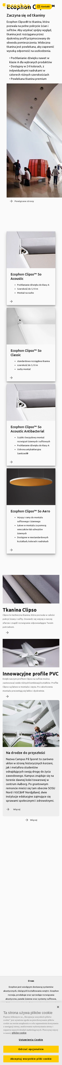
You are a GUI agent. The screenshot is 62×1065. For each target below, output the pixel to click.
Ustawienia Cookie (31, 1039)
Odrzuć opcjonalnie (31, 1049)
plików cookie (19, 1032)
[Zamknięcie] (58, 1007)
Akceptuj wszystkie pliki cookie (31, 1058)
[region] (31, 1033)
